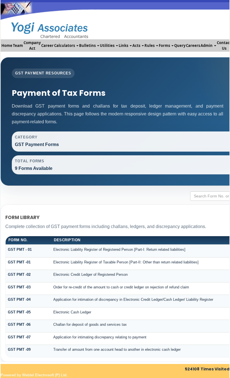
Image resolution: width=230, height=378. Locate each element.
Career (47, 45)
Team (18, 45)
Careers (193, 45)
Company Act (32, 45)
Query (179, 45)
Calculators (65, 45)
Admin (207, 45)
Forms (165, 45)
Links (124, 45)
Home (6, 45)
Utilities (107, 45)
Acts (136, 45)
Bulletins (87, 45)
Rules (149, 45)
